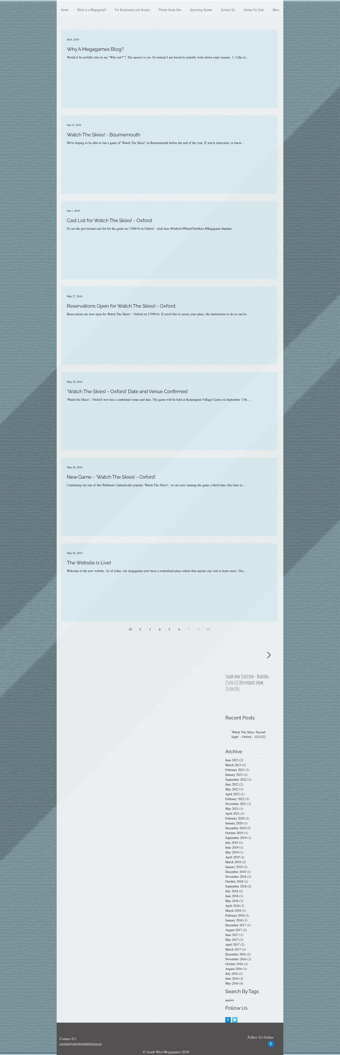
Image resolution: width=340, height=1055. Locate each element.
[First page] (130, 629)
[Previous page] (140, 629)
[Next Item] (269, 655)
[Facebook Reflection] (228, 1020)
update (229, 1000)
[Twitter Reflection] (235, 1020)
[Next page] (198, 629)
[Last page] (208, 629)
